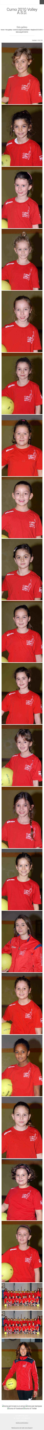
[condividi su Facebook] (15, 1408)
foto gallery (9, 29)
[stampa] (34, 1406)
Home (2, 29)
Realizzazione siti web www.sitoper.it (22, 1428)
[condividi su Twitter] (30, 1408)
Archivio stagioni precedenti (21, 29)
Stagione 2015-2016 (36, 29)
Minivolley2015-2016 (22, 32)
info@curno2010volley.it (22, 1422)
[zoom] (22, 73)
